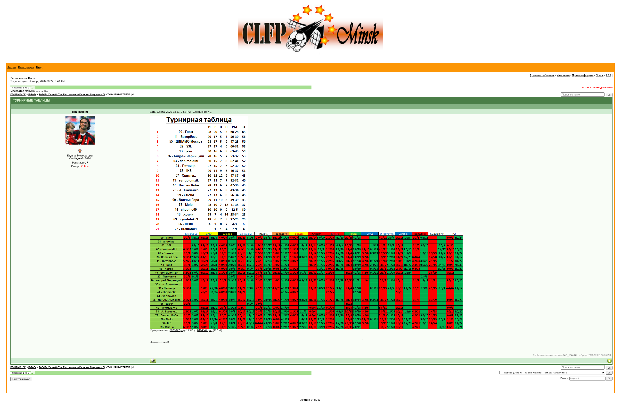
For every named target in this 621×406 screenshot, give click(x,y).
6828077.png (177, 330)
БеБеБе (32, 94)
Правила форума (582, 75)
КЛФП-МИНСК (18, 94)
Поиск (599, 75)
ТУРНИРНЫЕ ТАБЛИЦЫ (120, 94)
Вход (39, 67)
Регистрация (26, 67)
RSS (608, 75)
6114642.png (204, 330)
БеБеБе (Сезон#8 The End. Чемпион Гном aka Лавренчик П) (72, 94)
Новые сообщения (542, 75)
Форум (12, 67)
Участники (563, 75)
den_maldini (42, 91)
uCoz (317, 399)
